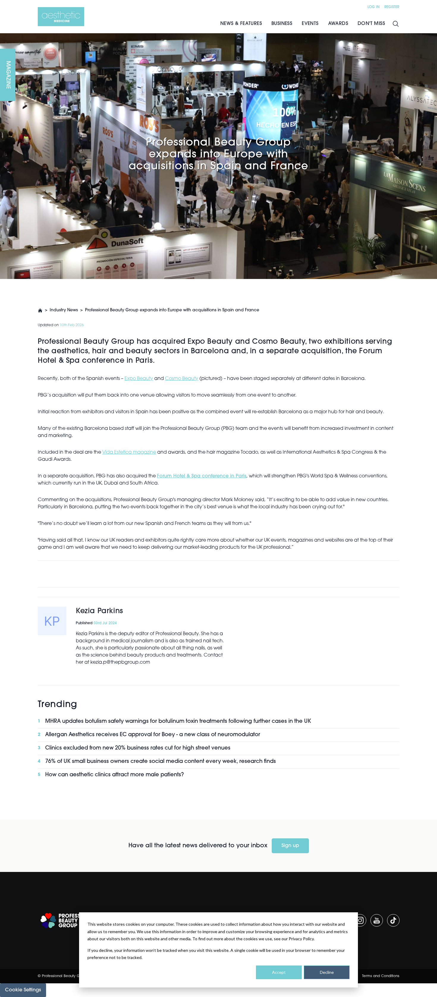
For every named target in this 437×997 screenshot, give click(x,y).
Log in (373, 7)
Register (391, 7)
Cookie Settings (23, 990)
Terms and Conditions (380, 976)
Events (310, 23)
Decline (327, 972)
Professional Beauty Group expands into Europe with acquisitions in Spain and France (172, 310)
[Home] (61, 16)
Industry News (64, 310)
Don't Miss (371, 23)
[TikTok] (393, 920)
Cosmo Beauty (181, 378)
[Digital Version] (5, 37)
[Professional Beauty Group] (69, 920)
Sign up (290, 845)
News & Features (241, 23)
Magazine (7, 75)
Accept (279, 972)
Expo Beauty (139, 378)
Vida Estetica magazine (129, 452)
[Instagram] (360, 920)
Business (281, 23)
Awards (338, 23)
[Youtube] (377, 920)
